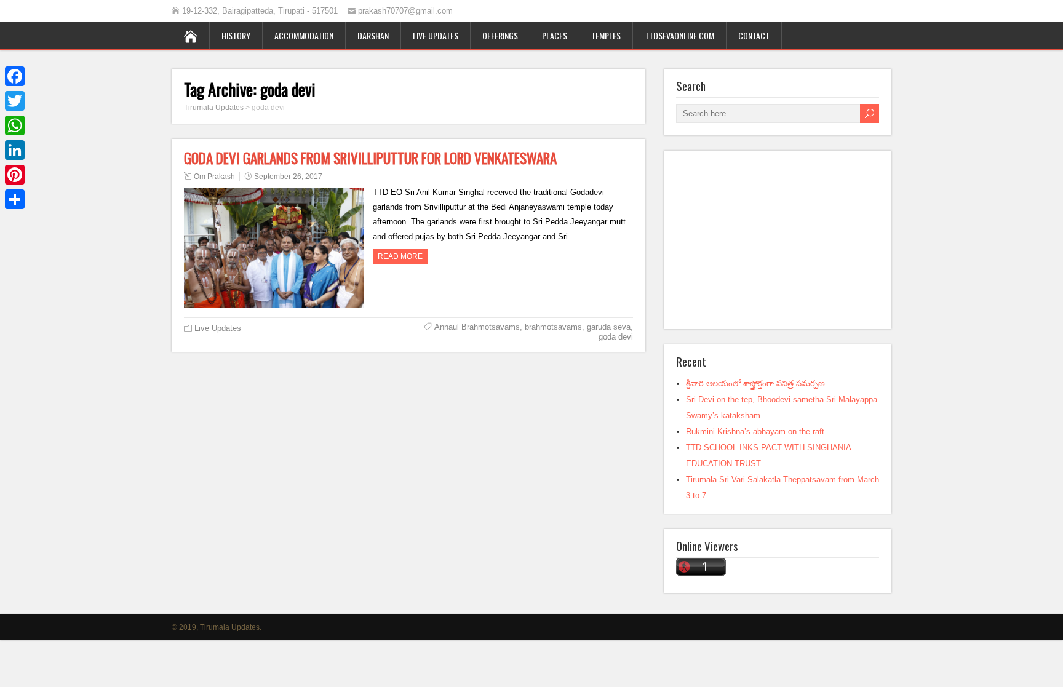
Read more (400, 256)
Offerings (500, 35)
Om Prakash (214, 176)
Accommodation (303, 35)
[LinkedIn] (14, 150)
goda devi (616, 336)
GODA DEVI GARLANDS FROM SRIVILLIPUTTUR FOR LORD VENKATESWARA (370, 158)
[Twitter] (14, 101)
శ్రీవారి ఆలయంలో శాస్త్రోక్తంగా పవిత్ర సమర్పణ (755, 383)
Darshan (373, 35)
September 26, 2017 (288, 176)
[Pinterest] (14, 174)
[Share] (14, 199)
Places (554, 35)
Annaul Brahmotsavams (477, 327)
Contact (754, 35)
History (235, 35)
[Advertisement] (777, 240)
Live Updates (435, 35)
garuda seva (609, 327)
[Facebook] (14, 76)
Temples (606, 35)
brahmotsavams (553, 327)
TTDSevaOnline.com (679, 35)
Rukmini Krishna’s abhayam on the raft (755, 431)
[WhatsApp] (14, 125)
